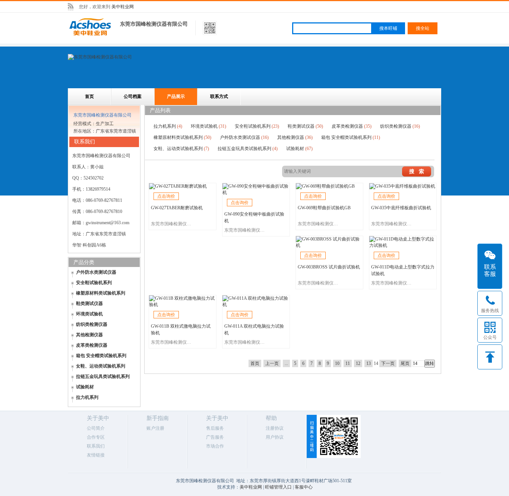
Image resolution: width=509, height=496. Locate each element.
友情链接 (96, 455)
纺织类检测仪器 (91, 324)
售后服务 (215, 428)
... (286, 363)
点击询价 (166, 196)
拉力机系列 (87, 397)
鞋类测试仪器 (89, 303)
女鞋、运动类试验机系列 (100, 366)
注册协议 (275, 428)
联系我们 (96, 446)
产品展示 (176, 96)
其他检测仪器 (89, 334)
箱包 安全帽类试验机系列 (101, 355)
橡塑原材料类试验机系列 (100, 293)
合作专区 (96, 437)
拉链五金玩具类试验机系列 (103, 376)
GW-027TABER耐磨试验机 (177, 207)
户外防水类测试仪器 (96, 272)
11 (347, 363)
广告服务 (215, 437)
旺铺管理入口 (278, 487)
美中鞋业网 (122, 6)
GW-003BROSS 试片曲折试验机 (329, 267)
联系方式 (219, 96)
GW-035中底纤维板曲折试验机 (401, 207)
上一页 (272, 363)
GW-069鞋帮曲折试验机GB (324, 207)
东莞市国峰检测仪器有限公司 (154, 24)
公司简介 (96, 428)
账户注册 (155, 428)
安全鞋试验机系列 (94, 282)
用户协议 (275, 437)
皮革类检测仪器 (91, 345)
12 (358, 363)
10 (337, 363)
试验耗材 (85, 387)
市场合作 (215, 446)
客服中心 (304, 487)
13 (368, 363)
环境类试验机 (89, 314)
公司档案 (133, 96)
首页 (89, 96)
